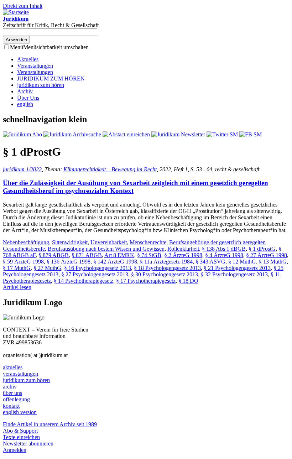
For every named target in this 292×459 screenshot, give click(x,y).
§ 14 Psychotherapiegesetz (83, 281)
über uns (12, 393)
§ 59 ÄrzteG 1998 (23, 262)
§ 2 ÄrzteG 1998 (183, 255)
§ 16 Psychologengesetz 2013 (97, 268)
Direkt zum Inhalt (22, 6)
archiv (10, 387)
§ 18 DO (188, 281)
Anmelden (14, 450)
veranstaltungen (20, 374)
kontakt (11, 406)
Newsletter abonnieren (28, 443)
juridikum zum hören (40, 85)
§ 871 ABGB (87, 255)
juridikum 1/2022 (22, 169)
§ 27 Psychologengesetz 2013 (94, 274)
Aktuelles (27, 59)
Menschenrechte (148, 242)
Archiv (25, 91)
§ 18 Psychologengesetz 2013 (167, 268)
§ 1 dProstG (262, 249)
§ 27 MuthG (47, 268)
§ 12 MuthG (242, 262)
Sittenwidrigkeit (70, 242)
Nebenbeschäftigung (26, 242)
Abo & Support (20, 431)
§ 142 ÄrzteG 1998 (115, 262)
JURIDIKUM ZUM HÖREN (51, 78)
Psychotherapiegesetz (27, 281)
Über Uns (28, 98)
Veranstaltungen (35, 66)
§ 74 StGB (149, 255)
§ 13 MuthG (273, 262)
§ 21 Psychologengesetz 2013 (237, 268)
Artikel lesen (17, 287)
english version (20, 412)
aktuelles (12, 367)
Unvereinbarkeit (108, 242)
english (25, 104)
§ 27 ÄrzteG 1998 (266, 255)
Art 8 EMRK (119, 255)
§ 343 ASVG (210, 262)
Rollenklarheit (183, 249)
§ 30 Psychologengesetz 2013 (164, 274)
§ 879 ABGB (53, 255)
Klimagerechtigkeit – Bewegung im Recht (110, 169)
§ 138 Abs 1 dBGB (224, 249)
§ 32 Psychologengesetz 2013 (234, 274)
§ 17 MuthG (17, 268)
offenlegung (16, 399)
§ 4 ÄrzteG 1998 (224, 255)
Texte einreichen (21, 437)
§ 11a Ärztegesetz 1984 (166, 262)
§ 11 (275, 274)
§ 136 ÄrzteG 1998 (68, 262)
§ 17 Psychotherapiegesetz (146, 281)
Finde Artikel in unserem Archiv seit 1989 (50, 424)
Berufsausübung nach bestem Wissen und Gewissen (106, 249)
